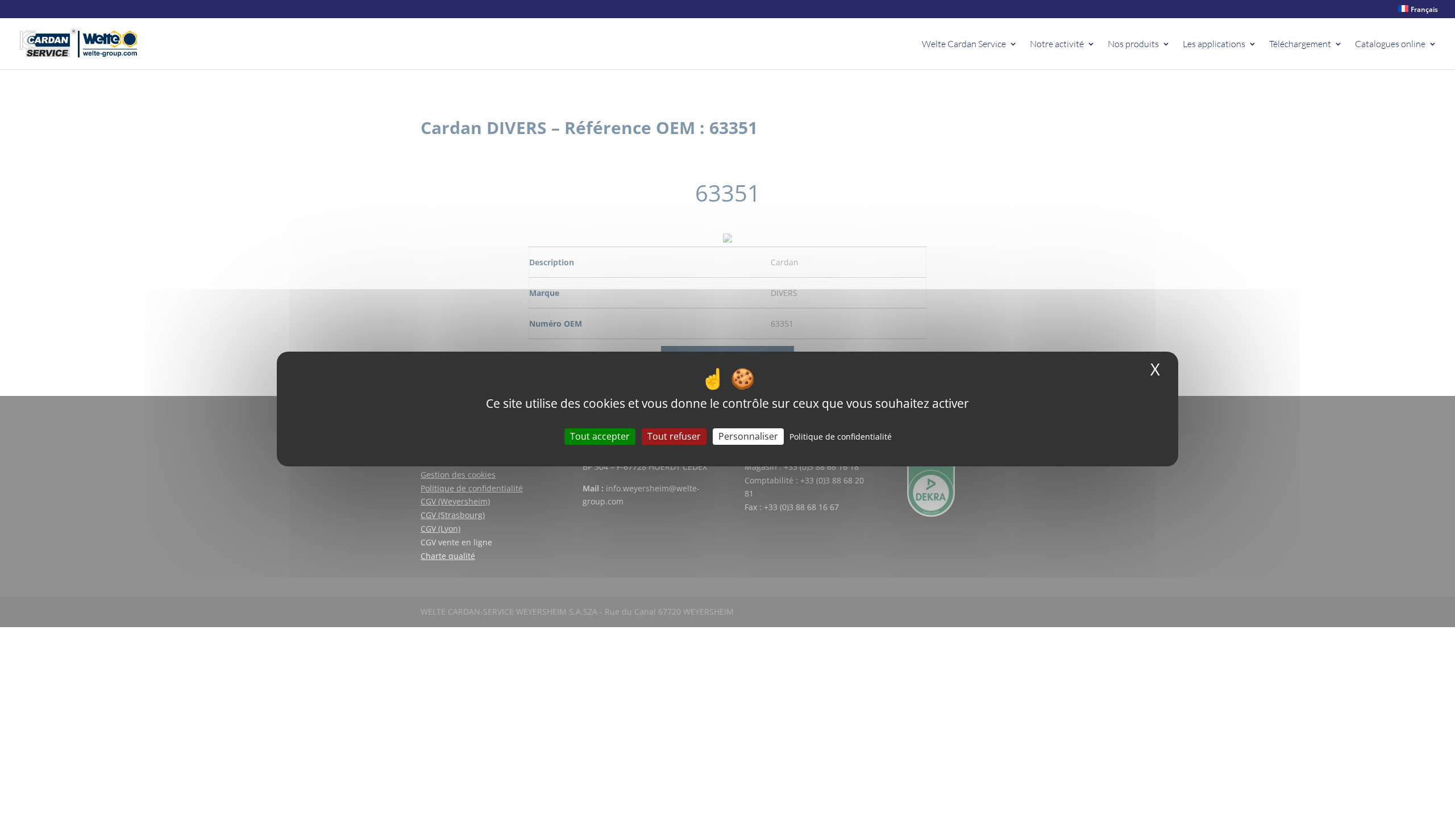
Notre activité (1057, 44)
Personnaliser (748, 436)
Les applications (1214, 44)
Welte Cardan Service (964, 44)
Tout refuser (674, 436)
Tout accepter (600, 436)
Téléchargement (1300, 44)
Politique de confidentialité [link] (840, 436)
